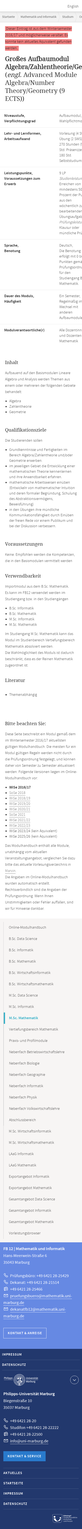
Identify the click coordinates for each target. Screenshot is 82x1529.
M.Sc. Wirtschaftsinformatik (30, 1131)
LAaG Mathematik (22, 1165)
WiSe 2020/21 (19, 809)
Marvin (10, 870)
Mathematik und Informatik (38, 17)
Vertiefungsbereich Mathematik (33, 1029)
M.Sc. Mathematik (23, 1018)
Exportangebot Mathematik (30, 1188)
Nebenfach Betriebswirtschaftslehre (37, 1052)
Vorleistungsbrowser (25, 1233)
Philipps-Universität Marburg (21, 1380)
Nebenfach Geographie (27, 1074)
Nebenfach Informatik (26, 1086)
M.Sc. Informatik (21, 1006)
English (73, 6)
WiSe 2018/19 (19, 798)
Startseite (8, 17)
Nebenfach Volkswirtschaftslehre (34, 1108)
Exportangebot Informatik (29, 1176)
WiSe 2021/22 (19, 820)
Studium (67, 17)
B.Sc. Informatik (21, 950)
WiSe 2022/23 (19, 825)
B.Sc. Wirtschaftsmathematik (31, 984)
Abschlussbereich (22, 1120)
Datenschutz (14, 1365)
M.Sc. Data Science (23, 995)
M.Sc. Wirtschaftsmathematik (31, 1142)
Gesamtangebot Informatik (30, 1210)
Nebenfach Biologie (24, 1063)
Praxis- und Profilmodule (28, 1040)
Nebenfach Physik (23, 1097)
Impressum (12, 1354)
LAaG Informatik (21, 1154)
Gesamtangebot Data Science (32, 1199)
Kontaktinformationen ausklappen (74, 1380)
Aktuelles (12, 1473)
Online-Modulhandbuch (27, 927)
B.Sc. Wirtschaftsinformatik (29, 972)
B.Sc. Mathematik (22, 961)
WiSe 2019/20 (19, 803)
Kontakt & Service (24, 1456)
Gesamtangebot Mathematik (31, 1222)
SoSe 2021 (17, 814)
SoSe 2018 (17, 792)
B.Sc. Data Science (23, 938)
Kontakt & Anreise (25, 1333)
